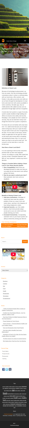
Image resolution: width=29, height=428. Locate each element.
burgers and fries (18, 386)
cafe (3, 388)
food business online (17, 393)
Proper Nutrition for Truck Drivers (11, 321)
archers (3, 386)
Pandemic (16, 402)
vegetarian (24, 405)
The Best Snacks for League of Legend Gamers (14, 338)
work (14, 407)
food (5, 393)
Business (5, 281)
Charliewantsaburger (8, 414)
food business (10, 393)
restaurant (12, 404)
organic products (11, 402)
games (11, 398)
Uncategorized (13, 221)
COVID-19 (21, 388)
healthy (19, 398)
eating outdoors (18, 390)
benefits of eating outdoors (10, 386)
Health (4, 291)
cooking (17, 388)
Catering (4, 358)
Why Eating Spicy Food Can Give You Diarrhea (14, 341)
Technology (7, 221)
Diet (4, 286)
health (16, 398)
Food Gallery (5, 351)
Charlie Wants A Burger (11, 41)
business (24, 386)
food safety (12, 396)
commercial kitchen (11, 388)
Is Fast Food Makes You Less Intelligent (7, 225)
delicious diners (9, 390)
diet (13, 390)
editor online (23, 390)
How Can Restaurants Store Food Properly (13, 327)
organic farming (5, 402)
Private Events (5, 353)
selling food (24, 404)
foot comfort (8, 398)
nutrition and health (22, 400)
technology (11, 405)
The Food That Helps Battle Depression (22, 225)
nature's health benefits (15, 400)
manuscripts (8, 400)
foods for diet (19, 396)
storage (4, 405)
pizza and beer (21, 402)
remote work (7, 404)
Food (3, 221)
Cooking (5, 283)
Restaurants (6, 293)
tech (8, 405)
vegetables (19, 405)
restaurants (19, 404)
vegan (15, 405)
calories (6, 388)
